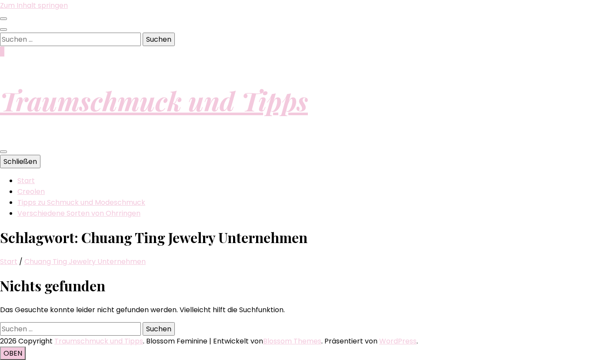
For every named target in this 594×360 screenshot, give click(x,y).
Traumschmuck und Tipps (154, 100)
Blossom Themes (292, 341)
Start (26, 181)
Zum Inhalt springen (34, 5)
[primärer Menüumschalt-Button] (3, 151)
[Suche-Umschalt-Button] (3, 29)
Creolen (31, 192)
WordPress (398, 341)
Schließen (20, 162)
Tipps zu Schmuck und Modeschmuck (81, 202)
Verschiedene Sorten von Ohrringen (78, 213)
